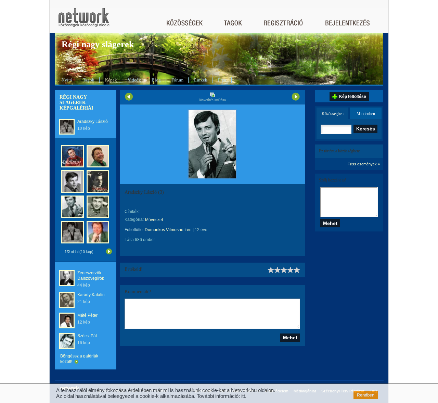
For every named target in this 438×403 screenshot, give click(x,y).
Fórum (177, 80)
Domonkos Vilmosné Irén (168, 229)
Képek (111, 80)
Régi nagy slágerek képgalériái (76, 103)
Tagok (88, 80)
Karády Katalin (91, 294)
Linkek (200, 80)
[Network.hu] (84, 20)
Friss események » (364, 164)
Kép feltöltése (352, 96)
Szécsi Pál (87, 335)
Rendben (365, 395)
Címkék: (132, 211)
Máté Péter (87, 315)
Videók (134, 80)
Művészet (154, 219)
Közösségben (333, 113)
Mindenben (366, 113)
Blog (156, 80)
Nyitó (67, 80)
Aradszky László (92, 121)
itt (243, 396)
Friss (222, 80)
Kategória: (134, 219)
